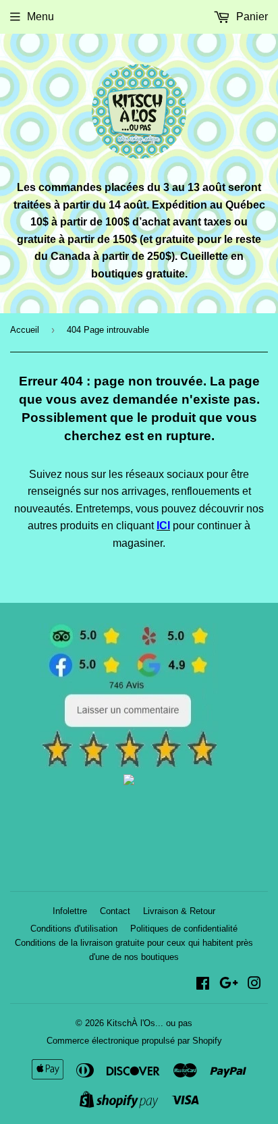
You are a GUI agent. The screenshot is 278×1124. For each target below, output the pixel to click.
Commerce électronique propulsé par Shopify (134, 1041)
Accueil (24, 330)
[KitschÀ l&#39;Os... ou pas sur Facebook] (203, 984)
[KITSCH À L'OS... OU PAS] (129, 781)
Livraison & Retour (179, 911)
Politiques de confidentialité (184, 929)
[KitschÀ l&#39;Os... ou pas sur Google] (228, 984)
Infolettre (70, 911)
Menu (40, 16)
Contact (115, 911)
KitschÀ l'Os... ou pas (149, 1023)
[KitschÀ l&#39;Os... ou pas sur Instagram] (254, 984)
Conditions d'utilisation (73, 929)
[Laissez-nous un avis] (129, 764)
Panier (250, 16)
